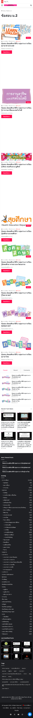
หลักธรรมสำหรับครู (6, 601)
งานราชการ (5, 554)
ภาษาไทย (5, 517)
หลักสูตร (4, 604)
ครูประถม (4, 490)
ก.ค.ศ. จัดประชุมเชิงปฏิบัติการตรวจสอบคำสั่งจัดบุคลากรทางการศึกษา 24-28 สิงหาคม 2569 (23, 425)
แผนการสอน (6, 547)
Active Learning (5, 668)
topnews (5, 482)
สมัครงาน (4, 676)
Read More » (6, 52)
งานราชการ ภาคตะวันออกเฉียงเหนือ (12, 562)
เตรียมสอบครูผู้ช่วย (6, 619)
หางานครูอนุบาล (7, 569)
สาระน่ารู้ (5, 487)
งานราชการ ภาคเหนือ (9, 564)
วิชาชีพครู (4, 579)
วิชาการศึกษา (6, 520)
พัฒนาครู (5, 512)
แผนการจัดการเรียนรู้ (7, 631)
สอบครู (3, 586)
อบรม (3, 614)
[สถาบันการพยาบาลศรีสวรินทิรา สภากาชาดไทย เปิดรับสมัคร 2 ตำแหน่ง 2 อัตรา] (27, 644)
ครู (10, 708)
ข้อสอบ (5, 497)
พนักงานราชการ (7, 594)
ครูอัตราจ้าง (6, 592)
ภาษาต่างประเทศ (7, 515)
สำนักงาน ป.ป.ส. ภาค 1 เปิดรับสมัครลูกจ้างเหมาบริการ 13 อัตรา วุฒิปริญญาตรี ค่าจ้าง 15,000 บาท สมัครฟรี (7, 425)
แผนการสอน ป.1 (5, 688)
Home (4, 10)
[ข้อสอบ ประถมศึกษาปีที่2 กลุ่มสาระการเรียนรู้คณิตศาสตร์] (6, 377)
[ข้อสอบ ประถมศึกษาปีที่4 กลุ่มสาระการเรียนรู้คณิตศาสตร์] (6, 395)
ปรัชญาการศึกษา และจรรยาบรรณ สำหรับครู (14, 507)
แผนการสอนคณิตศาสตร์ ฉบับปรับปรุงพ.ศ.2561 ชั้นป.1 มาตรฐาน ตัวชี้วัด (16, 685)
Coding (5, 492)
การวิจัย (7, 530)
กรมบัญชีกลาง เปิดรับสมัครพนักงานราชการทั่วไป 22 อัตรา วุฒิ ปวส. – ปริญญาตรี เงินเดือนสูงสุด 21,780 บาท (24, 444)
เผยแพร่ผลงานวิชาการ (7, 626)
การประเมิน (8, 525)
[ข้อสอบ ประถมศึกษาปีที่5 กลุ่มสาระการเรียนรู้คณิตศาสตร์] (6, 383)
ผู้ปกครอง (4, 577)
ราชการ (25, 673)
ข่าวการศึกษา (5, 41)
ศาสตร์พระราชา (6, 582)
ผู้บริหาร (14, 708)
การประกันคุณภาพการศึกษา (12, 522)
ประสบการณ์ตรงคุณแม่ (7, 574)
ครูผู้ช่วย (5, 589)
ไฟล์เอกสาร (5, 634)
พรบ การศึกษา (7, 510)
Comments (27, 370)
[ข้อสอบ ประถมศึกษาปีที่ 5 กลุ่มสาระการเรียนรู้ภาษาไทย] (6, 401)
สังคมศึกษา (6, 542)
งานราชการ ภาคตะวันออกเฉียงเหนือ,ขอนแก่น (11, 673)
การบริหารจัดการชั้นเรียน (9, 495)
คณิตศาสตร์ (6, 500)
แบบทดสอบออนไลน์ (24, 682)
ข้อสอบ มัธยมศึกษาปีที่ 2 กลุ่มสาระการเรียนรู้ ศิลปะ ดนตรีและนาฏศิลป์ (16, 165)
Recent (16, 370)
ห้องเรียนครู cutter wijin (8, 609)
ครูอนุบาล (4, 552)
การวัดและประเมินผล (10, 527)
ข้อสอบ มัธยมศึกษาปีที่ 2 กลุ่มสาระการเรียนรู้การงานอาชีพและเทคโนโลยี (16, 109)
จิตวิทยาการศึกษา (9, 535)
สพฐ (30, 673)
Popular (5, 370)
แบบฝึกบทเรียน (7, 544)
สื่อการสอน (4, 599)
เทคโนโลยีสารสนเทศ (7, 624)
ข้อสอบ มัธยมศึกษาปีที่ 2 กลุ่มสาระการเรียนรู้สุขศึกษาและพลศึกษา (16, 232)
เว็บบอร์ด (16, 710)
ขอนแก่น (24, 668)
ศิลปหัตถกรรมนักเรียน (7, 584)
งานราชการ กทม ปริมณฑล (10, 557)
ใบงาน (5, 549)
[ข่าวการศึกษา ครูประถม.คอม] (10, 5)
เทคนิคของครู (5, 621)
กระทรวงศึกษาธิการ (15, 668)
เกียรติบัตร (6, 616)
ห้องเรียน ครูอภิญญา (7, 606)
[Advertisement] (16, 70)
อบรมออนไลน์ (5, 682)
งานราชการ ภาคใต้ (8, 567)
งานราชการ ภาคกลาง (9, 559)
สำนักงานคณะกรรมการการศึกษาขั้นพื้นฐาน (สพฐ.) (12, 679)
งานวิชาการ (5, 572)
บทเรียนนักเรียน (7, 502)
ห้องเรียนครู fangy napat (8, 611)
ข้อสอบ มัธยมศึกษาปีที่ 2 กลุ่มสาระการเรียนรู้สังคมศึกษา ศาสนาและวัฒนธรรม (16, 263)
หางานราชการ (27, 708)
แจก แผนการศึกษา (14, 682)
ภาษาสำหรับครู (8, 537)
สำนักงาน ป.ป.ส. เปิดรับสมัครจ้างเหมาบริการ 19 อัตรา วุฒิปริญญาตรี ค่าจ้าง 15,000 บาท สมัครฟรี (8, 444)
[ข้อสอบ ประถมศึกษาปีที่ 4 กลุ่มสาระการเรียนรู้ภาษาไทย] (6, 389)
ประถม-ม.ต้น (6, 505)
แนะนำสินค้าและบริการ (7, 629)
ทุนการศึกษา (6, 485)
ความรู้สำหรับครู (9, 532)
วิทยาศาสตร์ (6, 539)
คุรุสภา (15, 671)
